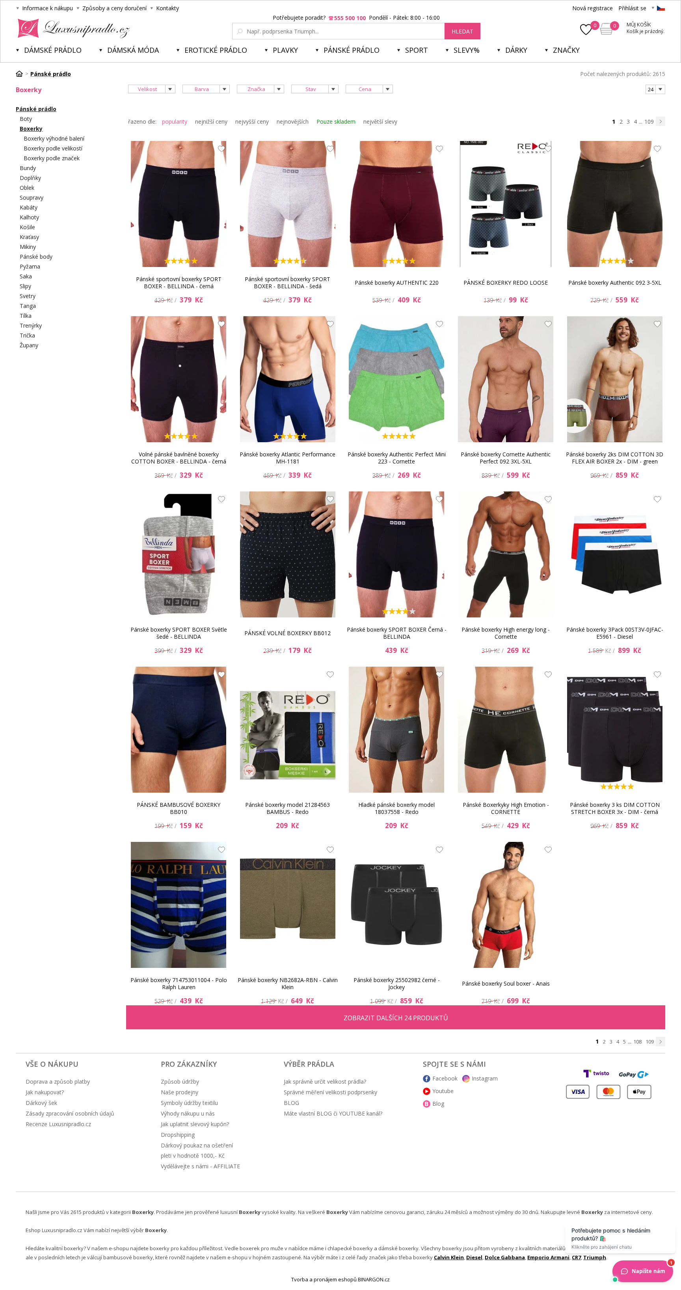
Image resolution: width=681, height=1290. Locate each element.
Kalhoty (29, 217)
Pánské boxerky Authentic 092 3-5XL (614, 282)
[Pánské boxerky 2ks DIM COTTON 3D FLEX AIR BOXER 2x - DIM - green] (614, 379)
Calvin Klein (449, 1257)
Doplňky (30, 178)
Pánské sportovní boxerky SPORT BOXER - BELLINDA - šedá (287, 282)
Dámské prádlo (53, 50)
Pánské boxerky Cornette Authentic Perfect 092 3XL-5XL (506, 457)
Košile (27, 227)
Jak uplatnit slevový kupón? (195, 1124)
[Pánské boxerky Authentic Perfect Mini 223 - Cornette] (396, 379)
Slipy (25, 286)
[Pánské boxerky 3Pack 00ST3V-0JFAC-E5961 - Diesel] (614, 554)
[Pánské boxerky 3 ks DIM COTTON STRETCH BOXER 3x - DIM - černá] (614, 730)
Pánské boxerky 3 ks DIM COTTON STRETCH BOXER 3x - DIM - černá (615, 808)
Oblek (27, 187)
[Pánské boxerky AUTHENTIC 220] (396, 204)
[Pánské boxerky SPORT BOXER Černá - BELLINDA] (396, 554)
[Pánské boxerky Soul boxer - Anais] (505, 905)
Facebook (445, 1078)
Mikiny (28, 246)
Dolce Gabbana (505, 1257)
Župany (29, 345)
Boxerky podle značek (52, 158)
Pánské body (36, 256)
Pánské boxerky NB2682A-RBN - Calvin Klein (288, 983)
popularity (174, 121)
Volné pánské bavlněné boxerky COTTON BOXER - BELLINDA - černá (178, 457)
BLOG (291, 1103)
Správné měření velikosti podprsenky (330, 1092)
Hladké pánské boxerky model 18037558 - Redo (396, 808)
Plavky (285, 50)
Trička (27, 335)
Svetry (27, 296)
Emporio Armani (548, 1257)
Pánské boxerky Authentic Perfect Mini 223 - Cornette (397, 457)
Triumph (594, 1257)
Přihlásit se (632, 8)
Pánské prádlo (352, 50)
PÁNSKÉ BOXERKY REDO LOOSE (505, 282)
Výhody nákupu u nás (188, 1113)
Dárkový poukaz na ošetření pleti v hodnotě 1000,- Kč (197, 1150)
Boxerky (31, 128)
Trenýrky (31, 325)
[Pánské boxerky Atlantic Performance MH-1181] (287, 379)
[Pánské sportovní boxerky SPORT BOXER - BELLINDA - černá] (178, 204)
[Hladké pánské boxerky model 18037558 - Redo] (396, 730)
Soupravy (31, 197)
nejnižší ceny (211, 121)
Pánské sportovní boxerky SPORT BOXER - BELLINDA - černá (178, 282)
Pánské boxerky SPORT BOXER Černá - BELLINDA (397, 633)
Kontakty (167, 8)
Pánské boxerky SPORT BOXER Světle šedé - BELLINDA (178, 633)
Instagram (485, 1078)
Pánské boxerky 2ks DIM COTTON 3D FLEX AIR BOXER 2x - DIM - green (614, 457)
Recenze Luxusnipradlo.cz (58, 1124)
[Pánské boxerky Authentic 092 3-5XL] (614, 204)
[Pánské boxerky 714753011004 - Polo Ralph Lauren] (178, 905)
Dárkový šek (41, 1103)
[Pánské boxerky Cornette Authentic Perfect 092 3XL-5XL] (505, 379)
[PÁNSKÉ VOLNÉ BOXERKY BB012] (287, 554)
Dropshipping (178, 1134)
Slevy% (467, 50)
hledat (462, 31)
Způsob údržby (180, 1081)
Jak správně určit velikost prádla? (325, 1081)
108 (637, 1041)
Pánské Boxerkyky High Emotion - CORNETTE (506, 808)
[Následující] (660, 121)
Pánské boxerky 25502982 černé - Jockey (397, 983)
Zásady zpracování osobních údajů (70, 1113)
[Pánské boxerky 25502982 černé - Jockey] (396, 905)
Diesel (474, 1257)
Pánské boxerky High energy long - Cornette (505, 633)
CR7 (576, 1257)
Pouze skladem (335, 121)
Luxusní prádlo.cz (71, 28)
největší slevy (380, 121)
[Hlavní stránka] (22, 73)
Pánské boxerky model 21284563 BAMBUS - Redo (287, 808)
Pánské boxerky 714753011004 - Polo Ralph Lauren (178, 983)
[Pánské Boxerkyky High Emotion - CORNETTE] (505, 730)
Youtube (443, 1091)
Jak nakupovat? (45, 1092)
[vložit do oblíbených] (219, 151)
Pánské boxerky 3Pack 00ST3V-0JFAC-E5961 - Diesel (614, 633)
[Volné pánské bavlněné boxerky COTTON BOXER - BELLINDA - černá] (178, 379)
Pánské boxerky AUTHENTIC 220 (397, 282)
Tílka (26, 315)
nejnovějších (293, 121)
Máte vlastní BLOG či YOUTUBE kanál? (333, 1113)
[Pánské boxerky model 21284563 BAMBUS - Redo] (287, 730)
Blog (438, 1103)
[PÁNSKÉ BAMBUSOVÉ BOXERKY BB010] (178, 730)
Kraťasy (29, 237)
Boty (26, 118)
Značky (566, 50)
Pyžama (30, 266)
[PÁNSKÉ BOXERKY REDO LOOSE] (505, 204)
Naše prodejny (179, 1092)
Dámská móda (133, 50)
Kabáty (28, 207)
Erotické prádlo (215, 50)
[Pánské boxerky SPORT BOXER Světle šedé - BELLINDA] (178, 554)
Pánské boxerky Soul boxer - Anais (506, 983)
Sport (416, 50)
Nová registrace (592, 8)
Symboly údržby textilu (189, 1103)
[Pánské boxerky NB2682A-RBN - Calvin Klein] (287, 905)
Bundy (28, 168)
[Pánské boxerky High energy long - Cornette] (505, 554)
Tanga (28, 306)
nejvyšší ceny (252, 121)
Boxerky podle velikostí (53, 148)
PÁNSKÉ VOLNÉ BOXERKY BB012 (287, 633)
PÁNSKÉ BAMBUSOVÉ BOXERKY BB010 (178, 808)
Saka (26, 276)
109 (649, 121)
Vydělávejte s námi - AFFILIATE (200, 1166)
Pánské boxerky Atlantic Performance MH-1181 (287, 457)
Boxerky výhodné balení (54, 138)
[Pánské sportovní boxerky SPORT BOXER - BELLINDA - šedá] (287, 204)
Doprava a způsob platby (58, 1081)
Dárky (516, 50)
